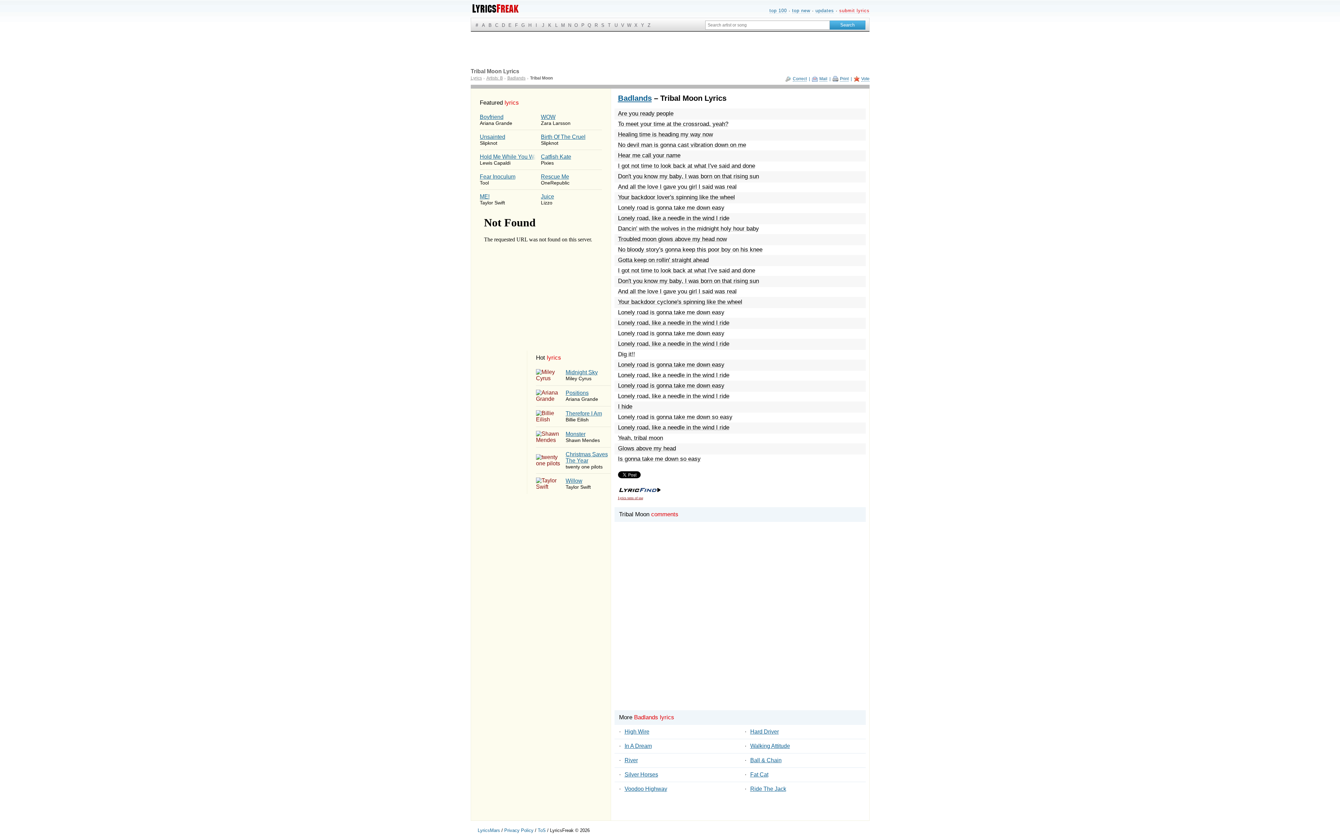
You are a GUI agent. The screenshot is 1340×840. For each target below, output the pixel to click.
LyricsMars (489, 830)
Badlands (635, 98)
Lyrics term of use (630, 498)
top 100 (778, 10)
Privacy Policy (519, 830)
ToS (542, 830)
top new (801, 10)
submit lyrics (854, 10)
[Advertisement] (740, 628)
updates (825, 10)
